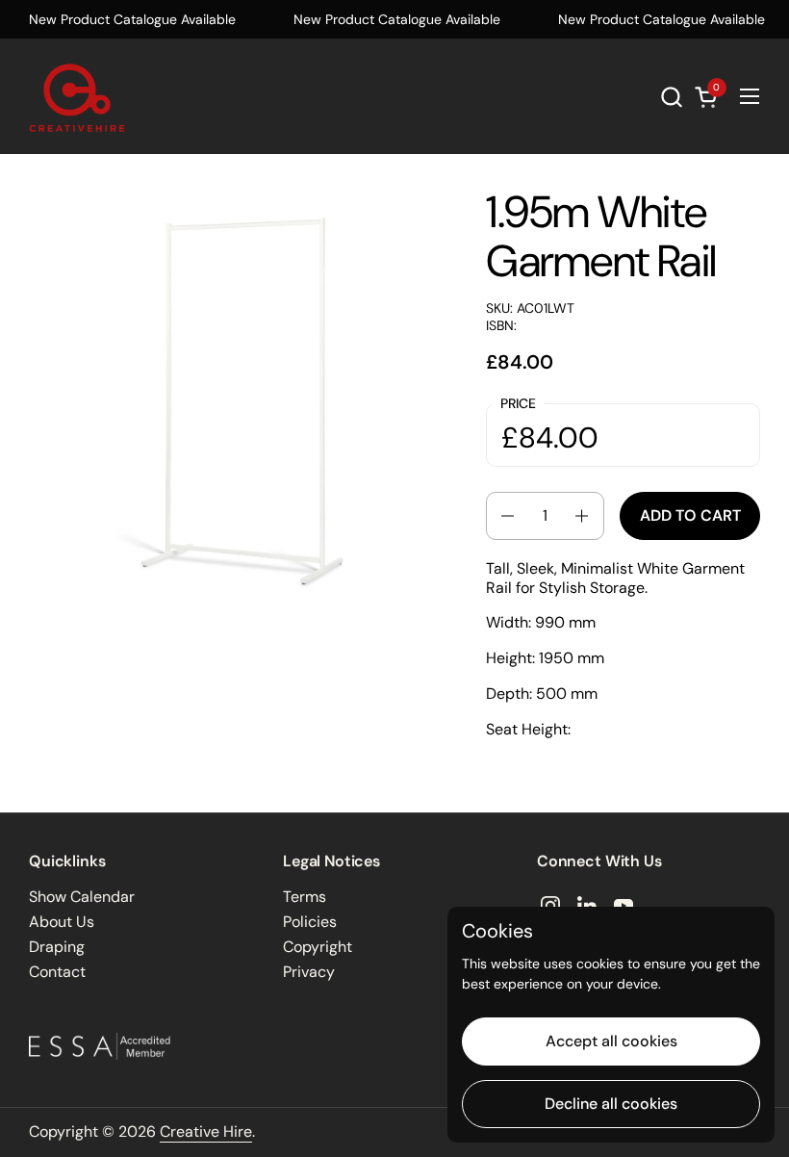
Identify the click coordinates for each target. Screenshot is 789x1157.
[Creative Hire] (77, 96)
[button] (671, 97)
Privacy (309, 972)
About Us (61, 922)
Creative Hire (206, 1131)
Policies (310, 922)
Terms (304, 897)
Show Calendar (82, 897)
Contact (57, 972)
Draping (57, 947)
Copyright (317, 947)
